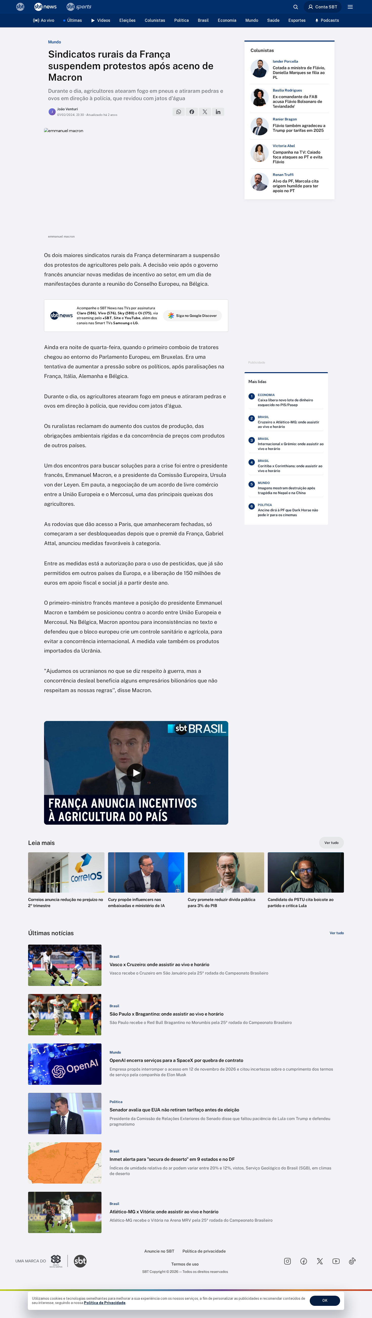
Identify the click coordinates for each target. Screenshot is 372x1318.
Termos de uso (185, 1264)
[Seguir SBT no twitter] (320, 1261)
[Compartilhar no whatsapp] (179, 112)
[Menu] (350, 6)
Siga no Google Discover (196, 316)
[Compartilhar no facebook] (192, 112)
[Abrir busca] (296, 7)
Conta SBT (326, 6)
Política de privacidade (204, 1251)
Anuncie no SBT (159, 1251)
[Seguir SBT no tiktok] (352, 1261)
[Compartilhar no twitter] (205, 112)
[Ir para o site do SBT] (80, 1261)
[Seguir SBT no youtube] (336, 1261)
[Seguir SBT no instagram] (287, 1261)
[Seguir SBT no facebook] (304, 1261)
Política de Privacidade (105, 1303)
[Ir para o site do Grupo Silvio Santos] (42, 1261)
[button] (66, 887)
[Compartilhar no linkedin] (218, 112)
